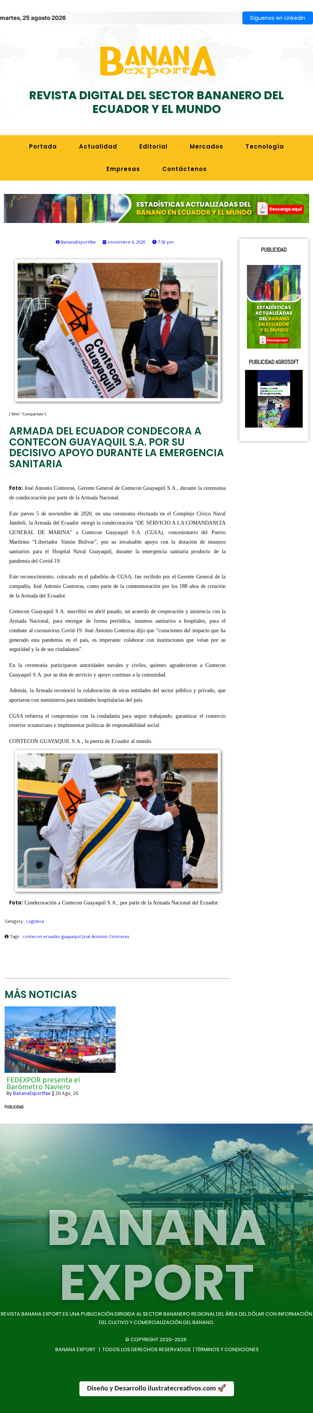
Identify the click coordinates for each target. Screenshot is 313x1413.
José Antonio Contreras (105, 936)
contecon (33, 936)
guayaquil (71, 936)
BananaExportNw (31, 1093)
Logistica (35, 921)
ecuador (52, 936)
